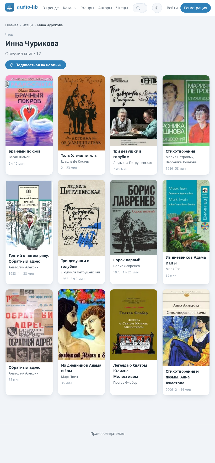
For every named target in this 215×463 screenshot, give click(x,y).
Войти (172, 7)
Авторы (105, 7)
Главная (11, 25)
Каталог (70, 7)
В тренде (50, 7)
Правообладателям (107, 433)
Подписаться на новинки (38, 65)
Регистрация (195, 7)
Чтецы (122, 7)
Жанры (87, 7)
